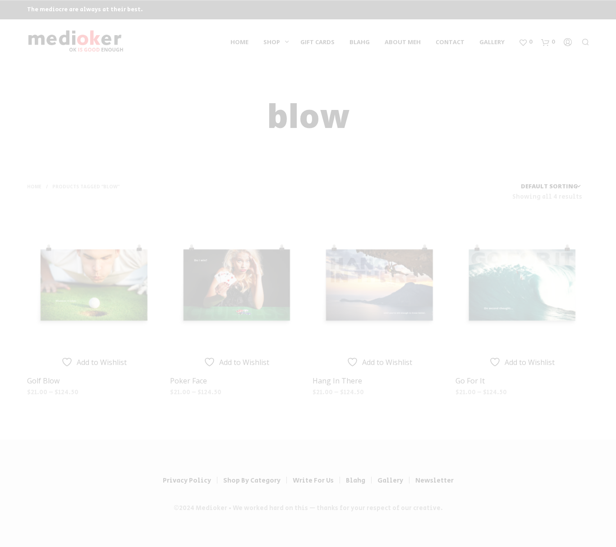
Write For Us (313, 480)
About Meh (403, 42)
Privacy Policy (187, 480)
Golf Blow (43, 381)
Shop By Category (251, 480)
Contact (450, 42)
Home (239, 42)
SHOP (271, 42)
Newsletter (434, 480)
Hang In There (337, 381)
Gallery (492, 42)
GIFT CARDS (317, 42)
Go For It (470, 381)
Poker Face (188, 381)
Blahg (359, 42)
